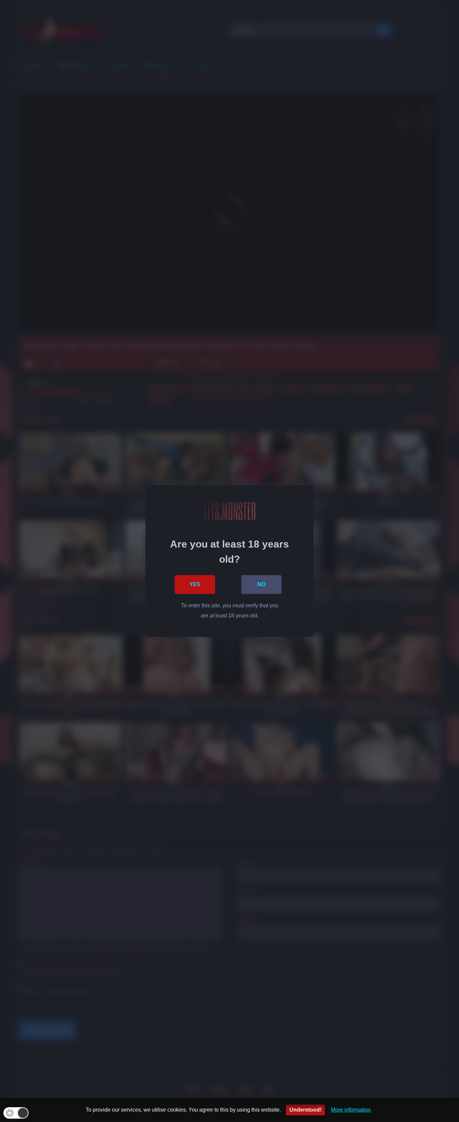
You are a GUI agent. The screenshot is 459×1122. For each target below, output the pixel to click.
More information (351, 1110)
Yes (195, 584)
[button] (16, 1113)
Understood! (305, 1110)
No (261, 584)
